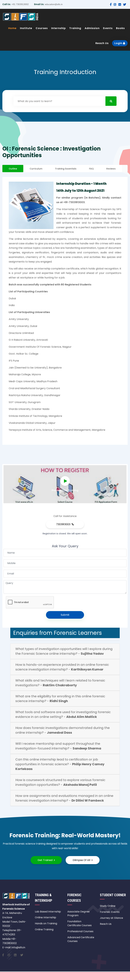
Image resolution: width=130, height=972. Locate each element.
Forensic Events (110, 912)
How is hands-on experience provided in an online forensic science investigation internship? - (62, 667)
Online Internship (45, 917)
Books (120, 28)
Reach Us (102, 43)
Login (118, 43)
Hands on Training (46, 923)
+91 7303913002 (20, 4)
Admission (92, 28)
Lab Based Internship (48, 911)
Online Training (44, 929)
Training (75, 28)
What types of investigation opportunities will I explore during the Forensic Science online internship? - (64, 651)
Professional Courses (80, 931)
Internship (58, 28)
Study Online (107, 906)
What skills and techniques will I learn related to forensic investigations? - (60, 682)
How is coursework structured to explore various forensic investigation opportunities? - (60, 782)
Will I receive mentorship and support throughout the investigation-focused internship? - (58, 746)
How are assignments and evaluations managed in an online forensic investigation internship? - (64, 798)
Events (108, 28)
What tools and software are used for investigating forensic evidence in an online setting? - (63, 714)
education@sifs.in (53, 4)
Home (12, 28)
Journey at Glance (111, 918)
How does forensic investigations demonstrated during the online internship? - (62, 730)
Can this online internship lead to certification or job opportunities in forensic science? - (59, 764)
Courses (42, 28)
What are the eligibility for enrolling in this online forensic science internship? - (60, 698)
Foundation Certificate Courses (79, 923)
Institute (26, 28)
